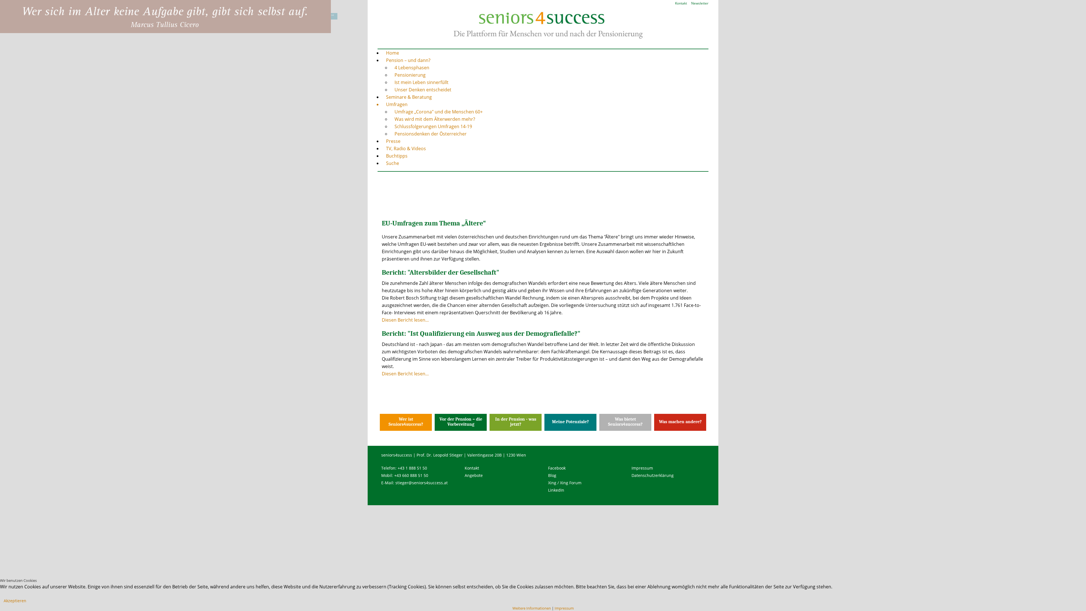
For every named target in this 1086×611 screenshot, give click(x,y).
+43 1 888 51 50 (412, 468)
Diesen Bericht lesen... (405, 320)
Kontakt (681, 3)
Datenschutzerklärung (653, 475)
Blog (552, 475)
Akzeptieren (15, 600)
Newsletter (699, 3)
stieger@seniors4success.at (421, 482)
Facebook (557, 468)
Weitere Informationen (531, 608)
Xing (552, 482)
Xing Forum (570, 482)
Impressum (642, 468)
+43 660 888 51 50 (411, 475)
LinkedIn (556, 490)
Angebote (474, 475)
